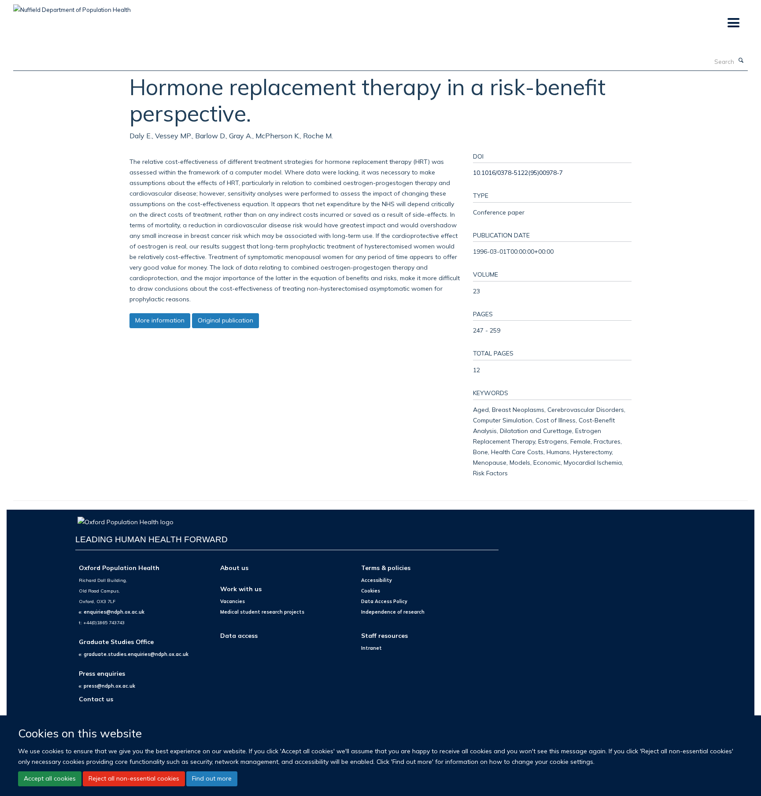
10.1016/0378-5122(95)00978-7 (518, 172)
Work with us (241, 588)
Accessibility (376, 580)
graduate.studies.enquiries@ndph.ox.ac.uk (136, 654)
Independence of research (393, 612)
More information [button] (160, 320)
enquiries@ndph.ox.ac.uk (114, 612)
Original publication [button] (225, 320)
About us (234, 567)
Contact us (96, 699)
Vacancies (232, 601)
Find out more (212, 778)
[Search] (741, 61)
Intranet (371, 648)
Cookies (370, 591)
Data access (239, 635)
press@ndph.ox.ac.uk (109, 686)
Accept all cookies (50, 778)
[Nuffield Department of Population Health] (72, 6)
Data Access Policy (384, 601)
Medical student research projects (262, 612)
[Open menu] (733, 23)
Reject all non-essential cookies (134, 778)
